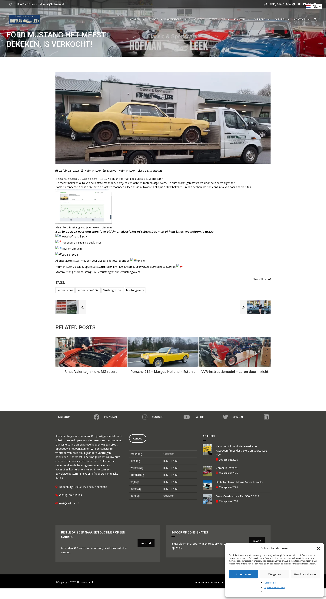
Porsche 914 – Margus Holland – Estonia (163, 371)
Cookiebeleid (270, 582)
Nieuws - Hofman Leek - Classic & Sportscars (134, 170)
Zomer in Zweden (227, 468)
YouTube (157, 417)
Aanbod (137, 438)
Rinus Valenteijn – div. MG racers (91, 371)
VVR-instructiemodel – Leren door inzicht (234, 371)
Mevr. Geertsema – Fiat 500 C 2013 (237, 496)
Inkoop (257, 541)
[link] (140, 178)
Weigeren (274, 574)
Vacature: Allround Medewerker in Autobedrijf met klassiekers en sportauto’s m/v (241, 450)
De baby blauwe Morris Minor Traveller (239, 482)
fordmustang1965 (88, 290)
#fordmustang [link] (64, 272)
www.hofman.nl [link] (102, 227)
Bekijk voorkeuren (305, 574)
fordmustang (65, 290)
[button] (318, 548)
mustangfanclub (112, 290)
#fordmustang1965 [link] (85, 272)
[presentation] (64, 361)
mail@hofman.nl (53, 4)
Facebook (64, 417)
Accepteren (243, 574)
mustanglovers (135, 290)
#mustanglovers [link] (130, 272)
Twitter (199, 417)
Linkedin (238, 417)
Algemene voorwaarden (274, 587)
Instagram (110, 417)
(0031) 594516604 (279, 4)
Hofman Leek (92, 170)
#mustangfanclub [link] (108, 272)
